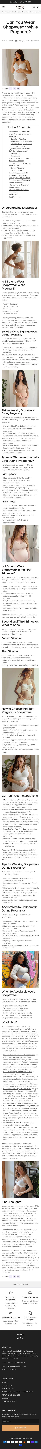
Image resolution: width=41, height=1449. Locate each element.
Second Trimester (17, 168)
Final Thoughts (14, 197)
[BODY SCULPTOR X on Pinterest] (18, 1338)
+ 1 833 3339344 (9, 1369)
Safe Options (15, 153)
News (8, 12)
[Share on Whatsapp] (10, 88)
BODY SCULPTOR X (26, 1438)
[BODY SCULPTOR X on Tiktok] (23, 1338)
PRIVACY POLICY (8, 1389)
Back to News (20, 1284)
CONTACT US (7, 1385)
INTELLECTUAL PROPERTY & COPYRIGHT (17, 1392)
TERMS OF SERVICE (9, 1401)
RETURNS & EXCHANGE (11, 1395)
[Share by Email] (14, 88)
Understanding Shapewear (19, 132)
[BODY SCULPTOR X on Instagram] (20, 1338)
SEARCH (5, 1382)
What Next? (13, 195)
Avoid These (15, 156)
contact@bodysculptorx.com (14, 1366)
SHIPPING (5, 1398)
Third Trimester (16, 170)
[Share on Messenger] (18, 88)
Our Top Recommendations (19, 178)
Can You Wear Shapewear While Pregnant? (26, 12)
